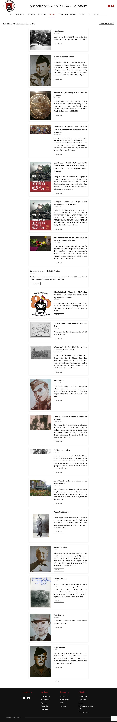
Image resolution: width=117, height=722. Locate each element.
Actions (44, 692)
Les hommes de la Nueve (67, 14)
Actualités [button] (31, 14)
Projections (45, 706)
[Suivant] (60, 681)
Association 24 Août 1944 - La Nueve (58, 6)
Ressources (64, 692)
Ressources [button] (42, 14)
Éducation (44, 709)
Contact (82, 14)
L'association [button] (19, 14)
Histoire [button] (52, 14)
